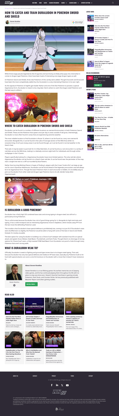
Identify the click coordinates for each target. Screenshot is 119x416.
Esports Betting (85, 3)
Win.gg (6, 8)
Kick (40, 3)
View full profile (30, 284)
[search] (112, 2)
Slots (45, 3)
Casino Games (73, 3)
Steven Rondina (15, 21)
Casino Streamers (54, 3)
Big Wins (34, 3)
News (10, 8)
